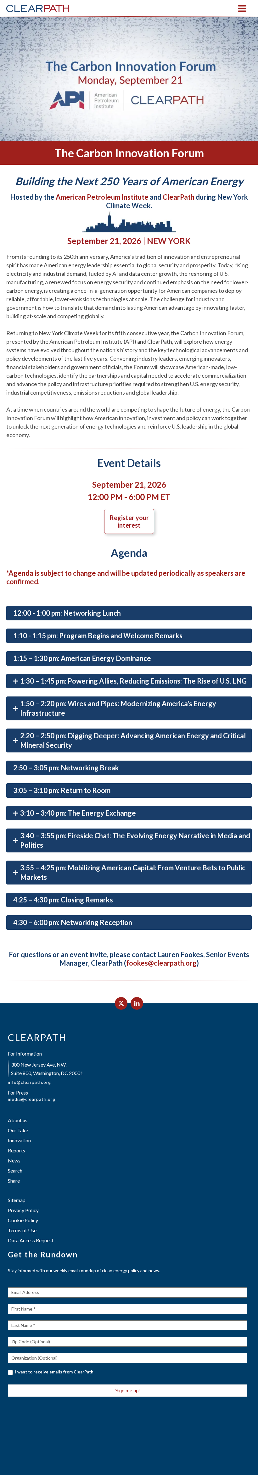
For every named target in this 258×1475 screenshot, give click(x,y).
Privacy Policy (23, 1210)
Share (14, 1181)
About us (17, 1120)
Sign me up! (127, 1390)
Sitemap (16, 1200)
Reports (16, 1150)
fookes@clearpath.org (161, 963)
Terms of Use (22, 1230)
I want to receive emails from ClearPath (53, 1371)
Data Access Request (30, 1240)
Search (15, 1170)
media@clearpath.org (31, 1099)
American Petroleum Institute (102, 197)
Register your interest (129, 521)
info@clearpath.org (29, 1082)
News (14, 1160)
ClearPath (178, 197)
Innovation (19, 1140)
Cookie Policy (23, 1220)
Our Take (18, 1130)
